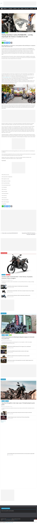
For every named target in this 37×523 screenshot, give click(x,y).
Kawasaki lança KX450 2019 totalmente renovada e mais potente (28, 234)
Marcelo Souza (11, 280)
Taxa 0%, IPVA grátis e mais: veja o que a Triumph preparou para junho (18, 403)
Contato (31, 8)
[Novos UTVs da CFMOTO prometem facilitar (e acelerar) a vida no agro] (4, 352)
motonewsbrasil (12, 38)
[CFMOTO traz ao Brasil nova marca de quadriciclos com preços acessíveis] (4, 356)
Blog (19, 8)
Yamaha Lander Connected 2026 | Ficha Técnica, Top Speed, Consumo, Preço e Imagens (20, 290)
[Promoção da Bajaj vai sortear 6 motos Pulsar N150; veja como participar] (4, 418)
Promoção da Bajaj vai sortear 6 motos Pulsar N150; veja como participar (18, 417)
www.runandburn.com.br (7, 77)
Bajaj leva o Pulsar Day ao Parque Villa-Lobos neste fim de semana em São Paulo (19, 412)
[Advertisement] (19, 3)
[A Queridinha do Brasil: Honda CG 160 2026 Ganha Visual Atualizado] (4, 287)
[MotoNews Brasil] (2, 9)
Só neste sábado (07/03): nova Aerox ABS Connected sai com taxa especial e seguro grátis (20, 453)
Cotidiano (10, 8)
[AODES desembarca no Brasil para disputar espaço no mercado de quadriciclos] (18, 324)
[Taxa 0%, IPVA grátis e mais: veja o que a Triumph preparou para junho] (18, 390)
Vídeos (22, 8)
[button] (6, 8)
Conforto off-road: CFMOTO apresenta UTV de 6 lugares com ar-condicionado (19, 346)
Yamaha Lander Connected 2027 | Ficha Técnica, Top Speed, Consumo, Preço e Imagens (17, 277)
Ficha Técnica (3, 274)
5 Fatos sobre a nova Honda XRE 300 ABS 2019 (10, 233)
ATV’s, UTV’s (26, 8)
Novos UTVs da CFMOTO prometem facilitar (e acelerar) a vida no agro (18, 351)
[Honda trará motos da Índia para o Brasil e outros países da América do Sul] (4, 296)
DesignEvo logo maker (9, 522)
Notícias (15, 8)
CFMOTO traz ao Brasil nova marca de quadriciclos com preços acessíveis (18, 355)
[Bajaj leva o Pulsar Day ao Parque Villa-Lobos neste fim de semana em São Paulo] (4, 413)
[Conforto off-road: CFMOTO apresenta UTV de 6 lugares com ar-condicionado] (4, 347)
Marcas (5, 8)
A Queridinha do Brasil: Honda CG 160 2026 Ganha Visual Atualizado (17, 286)
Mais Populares (8, 274)
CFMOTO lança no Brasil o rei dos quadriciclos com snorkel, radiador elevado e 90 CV (20, 360)
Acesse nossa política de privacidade (7, 510)
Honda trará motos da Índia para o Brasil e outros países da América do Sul (18, 295)
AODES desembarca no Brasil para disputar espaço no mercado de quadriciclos (18, 337)
